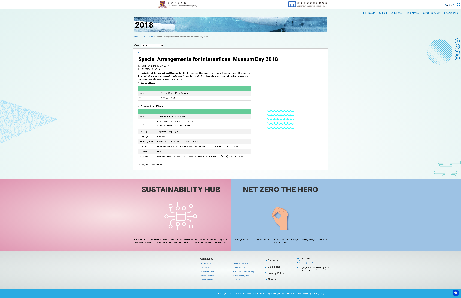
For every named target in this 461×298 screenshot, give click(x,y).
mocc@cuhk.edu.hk (308, 263)
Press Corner (207, 280)
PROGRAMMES (412, 13)
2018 (151, 37)
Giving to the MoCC (241, 263)
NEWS (143, 37)
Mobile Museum (208, 271)
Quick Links (206, 258)
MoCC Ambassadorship (243, 271)
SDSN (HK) (237, 280)
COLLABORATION (451, 13)
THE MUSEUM (369, 13)
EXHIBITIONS (396, 13)
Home (135, 37)
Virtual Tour (206, 267)
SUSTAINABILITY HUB (180, 189)
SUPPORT (383, 13)
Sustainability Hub (241, 275)
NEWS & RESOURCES (431, 13)
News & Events (207, 275)
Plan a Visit (206, 263)
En (446, 5)
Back (140, 52)
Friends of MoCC (240, 267)
